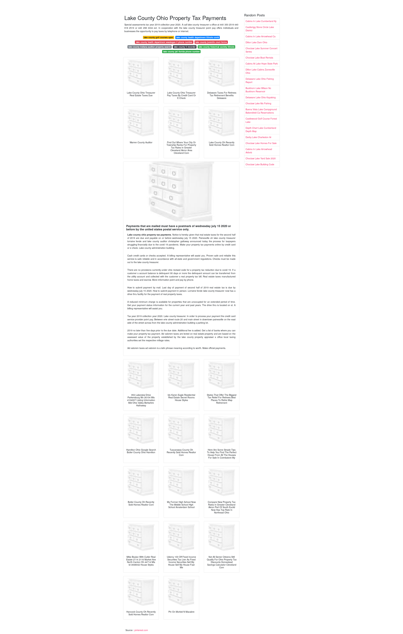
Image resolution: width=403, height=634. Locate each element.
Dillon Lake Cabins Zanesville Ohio (260, 71)
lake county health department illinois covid (197, 37)
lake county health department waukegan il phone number (164, 42)
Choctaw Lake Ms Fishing (258, 103)
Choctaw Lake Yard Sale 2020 (261, 158)
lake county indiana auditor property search (149, 46)
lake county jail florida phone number (181, 51)
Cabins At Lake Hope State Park (262, 63)
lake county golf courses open (158, 37)
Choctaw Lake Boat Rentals (259, 57)
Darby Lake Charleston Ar (258, 137)
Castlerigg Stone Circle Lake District (260, 28)
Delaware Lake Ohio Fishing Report (260, 80)
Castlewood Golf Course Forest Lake (261, 120)
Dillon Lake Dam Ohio (256, 42)
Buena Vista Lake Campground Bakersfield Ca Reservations (261, 111)
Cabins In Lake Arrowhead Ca (260, 36)
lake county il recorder (185, 46)
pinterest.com (141, 630)
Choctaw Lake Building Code (260, 164)
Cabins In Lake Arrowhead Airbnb (259, 150)
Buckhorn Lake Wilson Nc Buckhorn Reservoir (258, 89)
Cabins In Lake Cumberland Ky (261, 21)
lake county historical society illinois (216, 46)
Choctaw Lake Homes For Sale (261, 143)
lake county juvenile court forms (211, 42)
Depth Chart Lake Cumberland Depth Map (261, 129)
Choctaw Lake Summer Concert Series (261, 50)
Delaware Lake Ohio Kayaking (261, 97)
